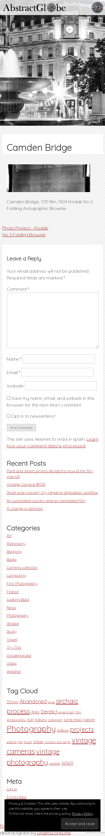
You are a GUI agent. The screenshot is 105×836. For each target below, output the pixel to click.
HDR (30, 720)
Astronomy (16, 543)
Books (12, 559)
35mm (12, 701)
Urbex (12, 663)
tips (20, 742)
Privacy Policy (82, 813)
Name (14, 359)
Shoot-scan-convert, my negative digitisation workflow (52, 492)
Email (13, 372)
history (41, 719)
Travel (12, 639)
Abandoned (33, 701)
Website (15, 386)
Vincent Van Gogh (58, 742)
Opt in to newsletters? (32, 416)
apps (51, 702)
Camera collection (22, 567)
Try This (14, 647)
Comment (18, 289)
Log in (12, 788)
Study (12, 631)
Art (9, 535)
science (12, 742)
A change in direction (25, 508)
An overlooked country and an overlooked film (46, 500)
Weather (14, 671)
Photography (18, 615)
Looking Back (18, 599)
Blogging (14, 551)
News (11, 607)
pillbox (63, 730)
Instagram (55, 720)
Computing (16, 575)
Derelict (49, 711)
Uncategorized (19, 655)
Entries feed (16, 797)
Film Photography (22, 583)
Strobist (13, 623)
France (13, 591)
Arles (35, 711)
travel (28, 742)
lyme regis (73, 719)
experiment (66, 712)
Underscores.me (54, 832)
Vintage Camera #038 (26, 484)
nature (89, 719)
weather (54, 763)
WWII (67, 763)
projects (82, 729)
